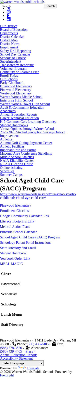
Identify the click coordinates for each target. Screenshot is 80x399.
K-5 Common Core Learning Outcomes (28, 121)
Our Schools (9, 79)
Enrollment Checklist (15, 211)
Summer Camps (11, 174)
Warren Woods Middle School (21, 97)
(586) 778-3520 (11, 348)
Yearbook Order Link (15, 258)
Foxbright (7, 375)
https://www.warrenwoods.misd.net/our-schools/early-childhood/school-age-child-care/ (38, 196)
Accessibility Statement (16, 358)
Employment (9, 47)
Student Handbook (13, 253)
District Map (9, 40)
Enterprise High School (16, 100)
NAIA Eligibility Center (17, 160)
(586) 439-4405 (38, 344)
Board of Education (14, 29)
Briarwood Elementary (16, 86)
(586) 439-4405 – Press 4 (18, 351)
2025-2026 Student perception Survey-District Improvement (32, 134)
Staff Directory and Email (18, 248)
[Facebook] (8, 15)
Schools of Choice (13, 58)
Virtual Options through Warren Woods (27, 128)
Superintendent (10, 61)
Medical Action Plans (15, 226)
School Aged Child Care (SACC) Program (30, 237)
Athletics (6, 139)
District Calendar (12, 36)
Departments (9, 33)
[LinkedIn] (9, 19)
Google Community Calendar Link (24, 216)
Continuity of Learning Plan (19, 72)
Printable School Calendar (18, 232)
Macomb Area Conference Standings (26, 153)
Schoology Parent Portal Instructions (25, 242)
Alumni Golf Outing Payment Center (26, 143)
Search (50, 6)
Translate (33, 368)
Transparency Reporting (17, 65)
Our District (8, 26)
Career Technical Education (19, 118)
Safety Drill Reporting (15, 51)
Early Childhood (11, 82)
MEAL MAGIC (11, 264)
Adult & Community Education (22, 107)
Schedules (7, 171)
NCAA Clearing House (16, 164)
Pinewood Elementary (15, 90)
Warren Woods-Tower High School (25, 104)
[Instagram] (9, 12)
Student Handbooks (14, 125)
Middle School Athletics (17, 157)
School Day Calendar (15, 54)
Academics (8, 111)
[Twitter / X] (9, 8)
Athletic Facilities (12, 146)
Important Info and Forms (18, 150)
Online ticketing (11, 167)
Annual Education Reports (18, 114)
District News (9, 44)
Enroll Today (9, 75)
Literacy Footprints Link (17, 221)
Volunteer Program (13, 68)
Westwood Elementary (16, 93)
